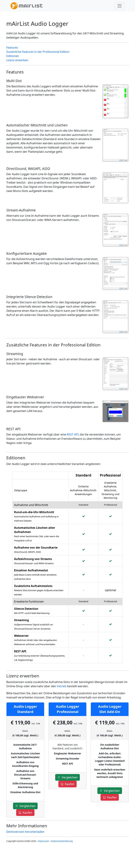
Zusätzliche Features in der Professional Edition (37, 52)
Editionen (12, 56)
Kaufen (26, 813)
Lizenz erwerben (17, 60)
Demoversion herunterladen (25, 832)
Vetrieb (61, 686)
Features (12, 47)
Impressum (43, 841)
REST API (72, 434)
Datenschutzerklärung (62, 841)
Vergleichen (26, 806)
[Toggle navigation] (119, 5)
